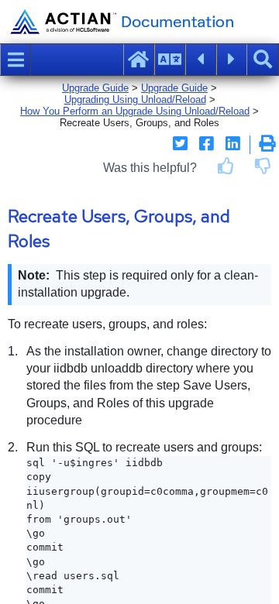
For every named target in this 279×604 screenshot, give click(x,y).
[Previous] (200, 59)
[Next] (231, 59)
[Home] (138, 59)
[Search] (262, 59)
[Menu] (15, 59)
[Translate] (169, 59)
